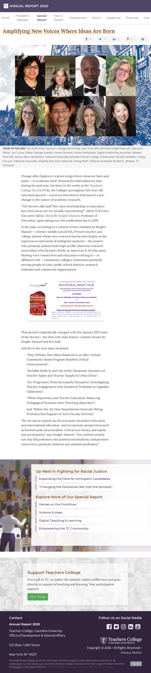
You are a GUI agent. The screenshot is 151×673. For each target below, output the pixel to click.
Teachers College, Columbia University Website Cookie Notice (79, 667)
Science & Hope (50, 512)
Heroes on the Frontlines (57, 504)
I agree (136, 663)
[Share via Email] (142, 39)
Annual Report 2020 (24, 624)
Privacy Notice (131, 652)
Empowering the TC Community (64, 528)
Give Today (38, 597)
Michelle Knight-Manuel (62, 215)
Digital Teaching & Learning (60, 520)
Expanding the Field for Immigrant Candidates (74, 479)
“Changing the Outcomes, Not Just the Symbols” (76, 487)
